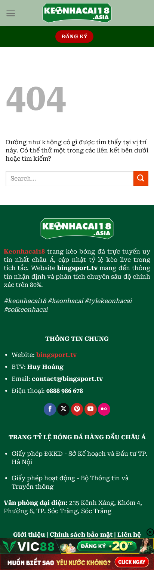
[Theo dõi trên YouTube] (90, 409)
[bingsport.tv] (77, 13)
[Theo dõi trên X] (63, 409)
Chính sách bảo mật (81, 534)
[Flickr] (104, 409)
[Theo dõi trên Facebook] (50, 409)
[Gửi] (140, 178)
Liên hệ (129, 534)
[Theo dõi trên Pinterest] (77, 409)
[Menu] (11, 13)
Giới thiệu (29, 534)
